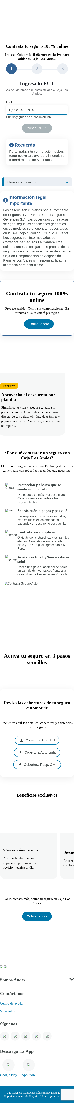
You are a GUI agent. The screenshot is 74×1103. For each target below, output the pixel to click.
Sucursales (7, 1011)
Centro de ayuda (11, 1003)
